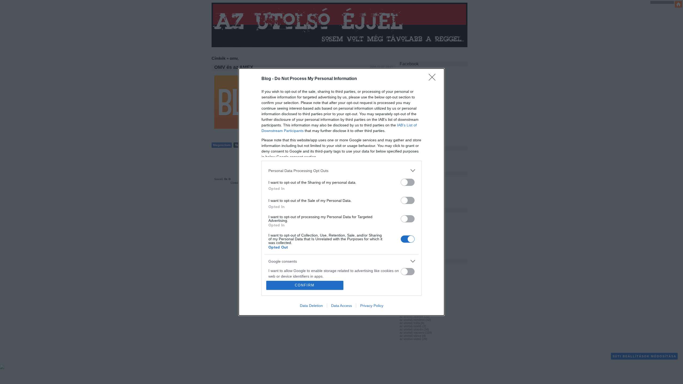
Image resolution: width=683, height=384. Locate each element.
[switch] (408, 182)
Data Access (341, 305)
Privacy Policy (371, 305)
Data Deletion (311, 305)
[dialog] (341, 192)
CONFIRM (305, 285)
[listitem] (341, 170)
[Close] (434, 79)
